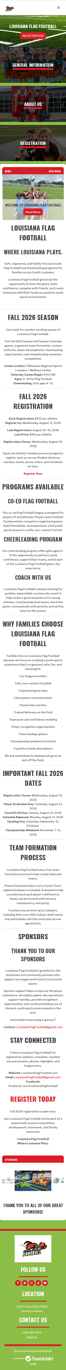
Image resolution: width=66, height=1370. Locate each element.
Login (33, 1363)
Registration (33, 35)
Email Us (32, 1337)
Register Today (33, 1099)
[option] (33, 1181)
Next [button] (57, 1178)
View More (55, 171)
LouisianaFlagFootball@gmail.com (39, 1027)
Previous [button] (8, 1178)
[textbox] (33, 684)
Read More (33, 212)
